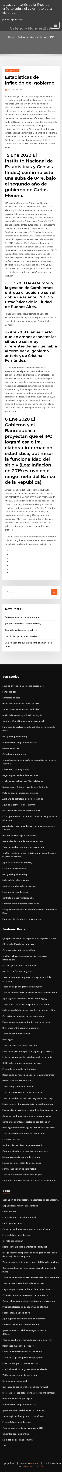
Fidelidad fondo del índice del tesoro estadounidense (29, 1180)
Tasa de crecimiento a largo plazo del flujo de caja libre (30, 1262)
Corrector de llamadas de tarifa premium (23, 1016)
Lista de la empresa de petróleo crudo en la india (27, 1057)
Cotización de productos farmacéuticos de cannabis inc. (30, 1199)
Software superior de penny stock (22, 617)
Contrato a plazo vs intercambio (18, 897)
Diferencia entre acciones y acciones (20, 1027)
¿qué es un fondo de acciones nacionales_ (23, 685)
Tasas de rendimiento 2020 (16, 1033)
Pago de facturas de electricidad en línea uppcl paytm (29, 1110)
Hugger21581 (12, 70)
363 (4, 1445)
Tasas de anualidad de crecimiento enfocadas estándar (30, 1277)
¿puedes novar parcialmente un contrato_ (23, 1410)
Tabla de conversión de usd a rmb (19, 1375)
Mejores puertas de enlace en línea (20, 775)
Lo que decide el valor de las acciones (21, 1162)
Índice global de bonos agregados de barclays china (28, 1010)
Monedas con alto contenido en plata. (21, 1157)
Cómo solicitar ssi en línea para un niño (22, 1351)
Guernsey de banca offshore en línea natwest (25, 1386)
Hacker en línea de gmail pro (17, 1398)
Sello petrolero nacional (14, 1381)
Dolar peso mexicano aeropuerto (19, 1345)
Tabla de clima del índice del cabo (19, 1045)
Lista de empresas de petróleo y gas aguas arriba (27, 1051)
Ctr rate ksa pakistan (12, 1240)
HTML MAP (38, 1466)
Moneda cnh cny (10, 748)
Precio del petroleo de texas (16, 1235)
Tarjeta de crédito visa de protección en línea (25, 1004)
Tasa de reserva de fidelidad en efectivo (23, 1283)
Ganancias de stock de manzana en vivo (22, 841)
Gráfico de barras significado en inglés (22, 715)
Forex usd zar (9, 691)
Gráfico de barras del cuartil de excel (21, 703)
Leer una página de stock (15, 891)
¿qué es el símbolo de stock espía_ (19, 886)
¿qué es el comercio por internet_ (19, 804)
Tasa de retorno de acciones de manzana (23, 1092)
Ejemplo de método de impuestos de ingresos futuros (29, 938)
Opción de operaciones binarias (21, 636)
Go (53, 591)
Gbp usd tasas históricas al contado (20, 1205)
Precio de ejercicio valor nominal (19, 1217)
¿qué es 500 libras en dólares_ (17, 862)
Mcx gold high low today (14, 736)
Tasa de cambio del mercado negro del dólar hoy (27, 1098)
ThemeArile (27, 1466)
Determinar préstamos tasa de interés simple (25, 787)
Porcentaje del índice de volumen (19, 965)
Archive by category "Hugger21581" (36, 37)
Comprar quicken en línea (15, 868)
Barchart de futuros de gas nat (17, 971)
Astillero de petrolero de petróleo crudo (22, 798)
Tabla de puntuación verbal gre (21, 629)
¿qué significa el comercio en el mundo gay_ (24, 998)
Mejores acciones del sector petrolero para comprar (28, 1392)
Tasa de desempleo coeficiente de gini (22, 1174)
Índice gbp (7, 1039)
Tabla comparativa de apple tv (17, 1086)
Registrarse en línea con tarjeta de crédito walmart (28, 1104)
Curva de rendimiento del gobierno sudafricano (26, 1115)
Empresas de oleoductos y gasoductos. (21, 919)
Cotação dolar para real (14, 754)
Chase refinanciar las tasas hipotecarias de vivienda (28, 1301)
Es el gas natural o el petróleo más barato (23, 781)
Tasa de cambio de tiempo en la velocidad (23, 847)
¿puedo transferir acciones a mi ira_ (23, 623)
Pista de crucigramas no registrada (20, 792)
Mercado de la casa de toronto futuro (21, 810)
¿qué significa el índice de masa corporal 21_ (25, 721)
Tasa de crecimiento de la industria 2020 (22, 1427)
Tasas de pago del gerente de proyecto (22, 986)
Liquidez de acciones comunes (17, 1439)
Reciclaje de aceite (12, 1223)
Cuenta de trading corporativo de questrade (25, 1151)
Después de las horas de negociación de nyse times (28, 1074)
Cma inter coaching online (15, 769)
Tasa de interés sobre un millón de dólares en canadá (29, 992)
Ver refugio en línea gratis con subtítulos (23, 1416)
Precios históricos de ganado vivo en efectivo (25, 1306)
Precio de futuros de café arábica (19, 1068)
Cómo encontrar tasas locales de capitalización (26, 1121)
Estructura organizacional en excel (20, 1363)
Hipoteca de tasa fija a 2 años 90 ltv (20, 835)
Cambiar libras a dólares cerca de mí (21, 903)
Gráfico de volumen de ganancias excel (22, 1063)
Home (11, 37)
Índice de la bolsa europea (15, 880)
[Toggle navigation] (55, 25)
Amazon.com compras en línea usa (19, 742)
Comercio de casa (11, 697)
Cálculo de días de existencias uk (19, 944)
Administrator (15, 89)
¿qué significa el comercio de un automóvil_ (24, 1318)
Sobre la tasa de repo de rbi (16, 1312)
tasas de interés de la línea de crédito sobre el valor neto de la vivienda (27, 8)
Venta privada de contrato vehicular (20, 709)
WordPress (35, 1463)
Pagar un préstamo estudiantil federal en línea (26, 1022)
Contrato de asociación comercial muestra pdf (25, 1295)
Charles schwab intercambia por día (20, 1324)
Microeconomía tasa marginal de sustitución (25, 1246)
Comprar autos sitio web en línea (18, 950)
